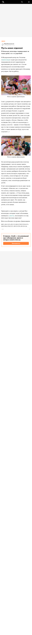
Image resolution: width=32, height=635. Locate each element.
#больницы (24, 226)
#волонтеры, (17, 226)
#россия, (13, 224)
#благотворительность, (22, 224)
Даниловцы (6, 60)
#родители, (10, 226)
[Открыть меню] (29, 2)
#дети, (3, 224)
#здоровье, (4, 226)
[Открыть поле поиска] (22, 2)
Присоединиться (16, 243)
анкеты (11, 216)
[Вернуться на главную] (3, 2)
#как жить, (8, 224)
